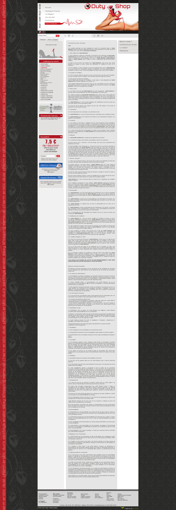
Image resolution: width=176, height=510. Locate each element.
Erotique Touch (110, 500)
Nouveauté (55, 502)
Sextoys (97, 494)
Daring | (52, 130)
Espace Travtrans (71, 497)
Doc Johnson (121, 498)
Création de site (128, 508)
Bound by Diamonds (123, 500)
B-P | (42, 124)
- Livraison (123, 47)
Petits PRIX (70, 494)
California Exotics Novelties (124, 495)
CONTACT (51, 172)
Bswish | (43, 128)
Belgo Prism (121, 496)
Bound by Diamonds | (55, 127)
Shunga (119, 494)
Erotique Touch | (49, 131)
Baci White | (58, 124)
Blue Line (120, 497)
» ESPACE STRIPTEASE (46, 97)
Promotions (56, 501)
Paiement (41, 498)
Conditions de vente (43, 495)
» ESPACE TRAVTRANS (45, 96)
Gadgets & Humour (85, 496)
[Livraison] (98, 37)
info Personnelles (57, 496)
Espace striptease (85, 497)
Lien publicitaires (43, 502)
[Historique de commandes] (72, 37)
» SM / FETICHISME (45, 99)
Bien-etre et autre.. (71, 496)
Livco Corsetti (110, 498)
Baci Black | (46, 124)
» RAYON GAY (43, 94)
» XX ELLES (42, 87)
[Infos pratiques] (94, 37)
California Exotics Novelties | (52, 128)
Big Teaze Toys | (51, 125)
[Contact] (102, 37)
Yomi (108, 497)
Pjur (108, 494)
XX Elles (83, 495)
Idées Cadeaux (84, 494)
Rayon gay (97, 496)
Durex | (43, 131)
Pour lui (97, 495)
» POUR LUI (43, 89)
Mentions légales (43, 496)
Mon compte (53, 40)
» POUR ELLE (43, 85)
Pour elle (69, 495)
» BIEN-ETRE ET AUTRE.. (46, 90)
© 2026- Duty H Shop (43, 507)
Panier (43, 40)
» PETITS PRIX (43, 64)
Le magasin (42, 501)
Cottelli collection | (45, 130)
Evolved (109, 495)
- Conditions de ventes (128, 44)
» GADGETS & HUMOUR (46, 92)
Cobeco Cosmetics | (46, 129)
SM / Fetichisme (99, 497)
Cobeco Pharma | (55, 129)
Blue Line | (47, 127)
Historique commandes (58, 495)
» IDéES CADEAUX (44, 66)
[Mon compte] (69, 37)
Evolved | (56, 131)
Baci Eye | (52, 124)
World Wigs (109, 496)
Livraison (41, 497)
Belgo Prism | (44, 125)
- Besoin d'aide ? (125, 41)
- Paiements (123, 51)
